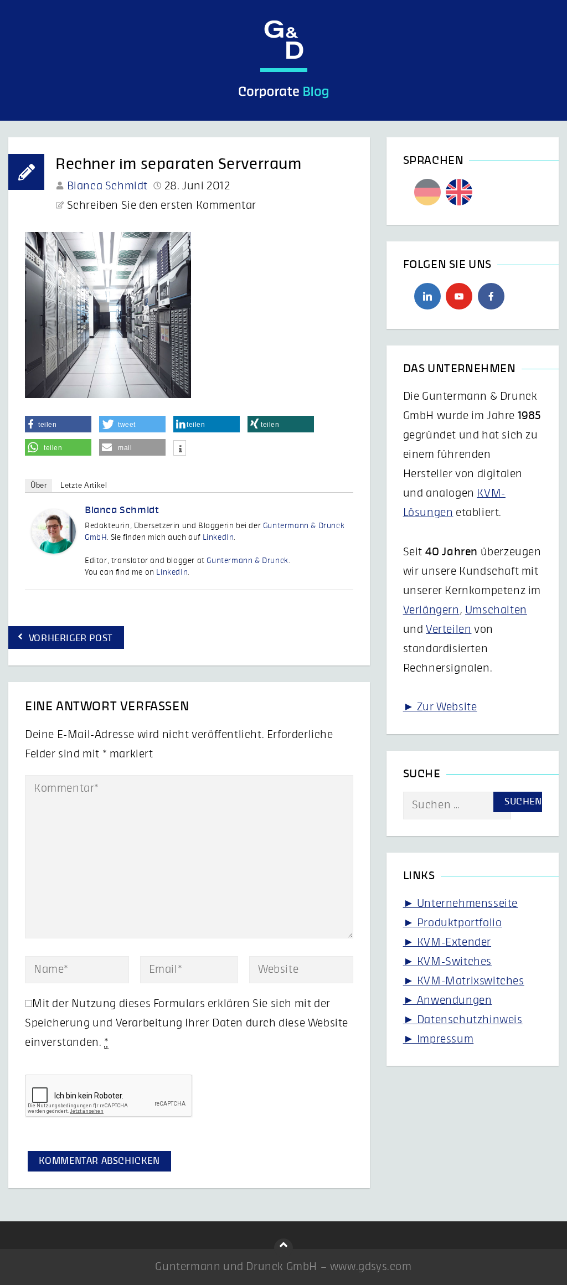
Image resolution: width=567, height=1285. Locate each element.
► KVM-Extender (447, 942)
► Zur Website (440, 707)
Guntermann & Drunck (247, 561)
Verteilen (448, 629)
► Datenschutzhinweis (463, 1019)
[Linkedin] (427, 296)
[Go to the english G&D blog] (459, 192)
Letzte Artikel (83, 485)
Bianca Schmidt (107, 186)
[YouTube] (459, 296)
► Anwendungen (447, 1000)
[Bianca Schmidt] (54, 550)
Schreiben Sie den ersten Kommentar (161, 205)
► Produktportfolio (452, 922)
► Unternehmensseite (460, 903)
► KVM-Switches (447, 961)
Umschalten (496, 610)
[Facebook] (491, 296)
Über (38, 485)
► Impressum (438, 1039)
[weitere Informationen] (179, 449)
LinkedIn (218, 537)
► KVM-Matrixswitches (463, 981)
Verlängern (431, 610)
